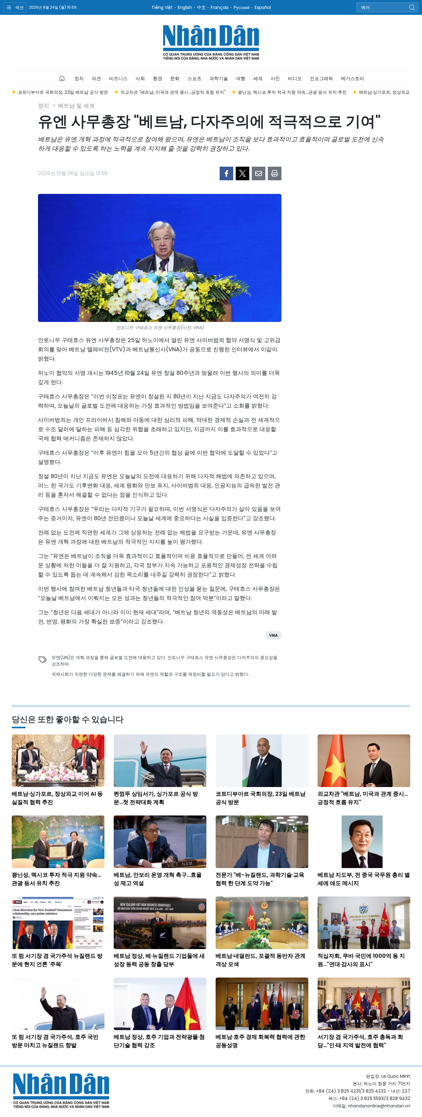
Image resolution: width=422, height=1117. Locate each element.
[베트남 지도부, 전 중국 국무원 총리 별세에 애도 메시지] (364, 841)
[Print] (274, 173)
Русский (242, 7)
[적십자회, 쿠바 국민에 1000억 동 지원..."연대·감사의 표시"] (364, 923)
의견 (96, 78)
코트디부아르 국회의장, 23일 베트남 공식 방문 (261, 798)
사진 (275, 78)
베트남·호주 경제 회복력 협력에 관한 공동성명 (260, 1041)
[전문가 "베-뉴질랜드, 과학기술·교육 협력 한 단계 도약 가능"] (262, 841)
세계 (258, 78)
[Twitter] (242, 173)
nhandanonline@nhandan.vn (379, 1106)
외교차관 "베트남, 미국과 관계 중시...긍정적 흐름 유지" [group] (71, 92)
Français (220, 7)
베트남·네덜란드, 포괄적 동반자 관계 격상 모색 (261, 960)
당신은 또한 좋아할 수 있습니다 (68, 719)
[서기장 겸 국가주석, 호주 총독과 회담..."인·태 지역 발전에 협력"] (364, 1004)
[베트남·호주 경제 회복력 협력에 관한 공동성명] (262, 1004)
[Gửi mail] (258, 173)
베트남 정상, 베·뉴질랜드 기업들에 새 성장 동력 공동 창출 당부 (159, 960)
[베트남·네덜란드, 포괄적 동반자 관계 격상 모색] (262, 923)
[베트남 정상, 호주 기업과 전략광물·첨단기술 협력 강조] (160, 1004)
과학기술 (218, 78)
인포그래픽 (321, 78)
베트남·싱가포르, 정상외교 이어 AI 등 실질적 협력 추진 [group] (309, 92)
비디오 (295, 78)
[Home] (62, 78)
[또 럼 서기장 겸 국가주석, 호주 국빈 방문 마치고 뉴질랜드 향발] (58, 1004)
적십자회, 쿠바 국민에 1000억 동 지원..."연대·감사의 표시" (361, 960)
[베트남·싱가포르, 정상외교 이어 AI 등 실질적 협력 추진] (58, 760)
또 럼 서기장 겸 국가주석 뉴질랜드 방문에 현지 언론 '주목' (57, 960)
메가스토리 (352, 78)
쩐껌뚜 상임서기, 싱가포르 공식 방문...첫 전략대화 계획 (156, 798)
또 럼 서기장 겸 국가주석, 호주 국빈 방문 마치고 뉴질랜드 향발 (55, 1041)
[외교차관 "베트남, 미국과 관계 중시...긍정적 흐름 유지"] (364, 760)
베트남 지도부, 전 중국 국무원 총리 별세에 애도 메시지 (364, 879)
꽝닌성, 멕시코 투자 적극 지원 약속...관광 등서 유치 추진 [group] (190, 92)
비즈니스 (118, 78)
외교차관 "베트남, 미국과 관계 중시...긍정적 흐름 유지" (363, 798)
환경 (157, 78)
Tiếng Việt (162, 7)
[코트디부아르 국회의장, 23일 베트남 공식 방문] (262, 760)
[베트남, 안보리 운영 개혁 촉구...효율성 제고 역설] (160, 841)
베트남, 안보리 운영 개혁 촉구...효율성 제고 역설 (158, 879)
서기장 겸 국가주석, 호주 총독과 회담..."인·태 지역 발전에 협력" (360, 1041)
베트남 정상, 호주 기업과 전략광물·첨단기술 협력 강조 (159, 1041)
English (185, 7)
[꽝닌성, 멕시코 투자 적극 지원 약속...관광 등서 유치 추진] (58, 841)
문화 (174, 78)
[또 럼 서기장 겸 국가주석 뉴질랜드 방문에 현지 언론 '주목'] (58, 923)
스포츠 (194, 78)
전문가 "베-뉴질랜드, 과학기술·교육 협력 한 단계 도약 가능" (260, 879)
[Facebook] (226, 173)
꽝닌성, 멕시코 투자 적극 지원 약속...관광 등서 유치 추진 (56, 879)
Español (263, 7)
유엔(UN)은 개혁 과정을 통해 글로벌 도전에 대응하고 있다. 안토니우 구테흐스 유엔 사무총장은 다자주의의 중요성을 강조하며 (164, 660)
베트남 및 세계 (76, 105)
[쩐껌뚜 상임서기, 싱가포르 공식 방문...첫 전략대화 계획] (160, 760)
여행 (240, 78)
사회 (140, 78)
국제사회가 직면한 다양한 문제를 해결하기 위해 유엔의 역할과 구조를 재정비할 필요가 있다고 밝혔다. (150, 674)
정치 (79, 78)
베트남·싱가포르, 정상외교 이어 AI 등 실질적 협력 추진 (57, 798)
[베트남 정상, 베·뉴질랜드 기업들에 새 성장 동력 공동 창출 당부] (160, 923)
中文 (201, 7)
